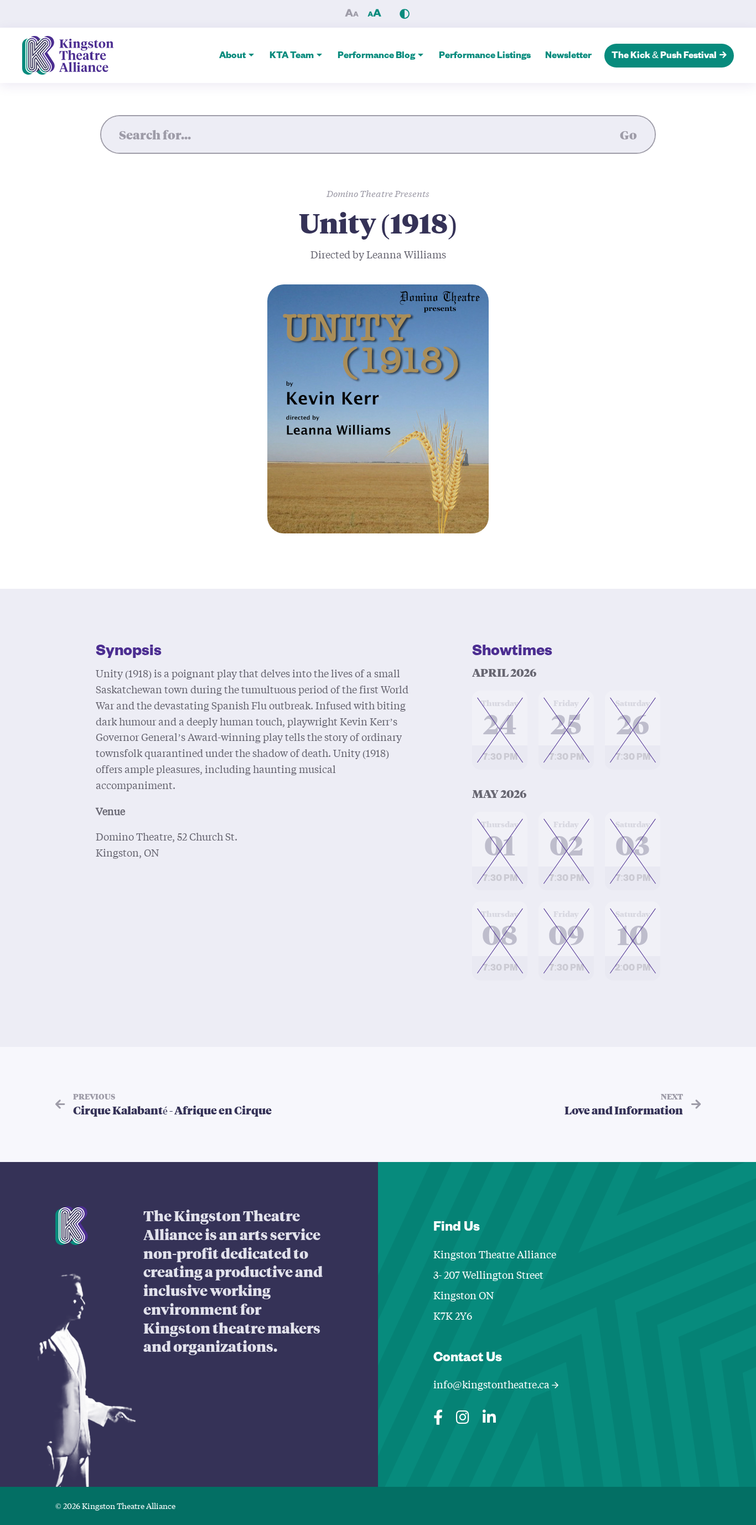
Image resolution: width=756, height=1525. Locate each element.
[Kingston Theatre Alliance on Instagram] (462, 1415)
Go (628, 134)
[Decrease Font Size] (351, 14)
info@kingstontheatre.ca (492, 1384)
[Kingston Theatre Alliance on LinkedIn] (489, 1415)
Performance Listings (485, 57)
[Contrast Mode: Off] (404, 14)
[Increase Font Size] (374, 14)
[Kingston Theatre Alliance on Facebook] (438, 1415)
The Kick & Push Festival (664, 57)
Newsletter (568, 57)
